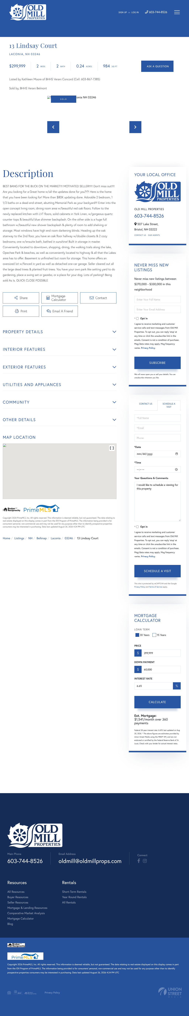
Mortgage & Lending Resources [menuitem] (27, 908)
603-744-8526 (157, 12)
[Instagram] (145, 861)
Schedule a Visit (169, 405)
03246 (69, 538)
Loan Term (142, 629)
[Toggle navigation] (177, 12)
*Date (137, 447)
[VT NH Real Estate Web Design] (170, 992)
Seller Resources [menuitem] (17, 902)
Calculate (157, 702)
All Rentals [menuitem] (69, 902)
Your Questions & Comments (151, 478)
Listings (19, 538)
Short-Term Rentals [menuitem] (74, 892)
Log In (135, 12)
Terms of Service (155, 587)
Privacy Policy (148, 348)
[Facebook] (138, 861)
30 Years (145, 635)
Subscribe (157, 363)
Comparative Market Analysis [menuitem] (26, 913)
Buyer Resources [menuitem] (17, 897)
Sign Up (122, 12)
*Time (137, 462)
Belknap (42, 538)
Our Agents (154, 235)
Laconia (56, 538)
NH (30, 538)
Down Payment (144, 662)
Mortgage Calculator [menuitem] (20, 918)
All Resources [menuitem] (16, 892)
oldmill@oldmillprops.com (90, 861)
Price (137, 645)
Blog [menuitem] (10, 924)
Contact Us (140, 235)
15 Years (161, 635)
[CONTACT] (157, 66)
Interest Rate (143, 678)
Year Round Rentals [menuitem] (74, 897)
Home (6, 538)
